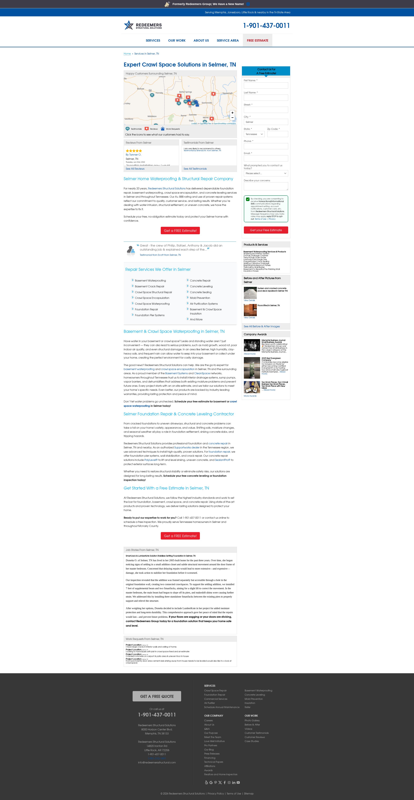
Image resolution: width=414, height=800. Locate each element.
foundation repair (219, 451)
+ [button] (232, 113)
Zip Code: (273, 129)
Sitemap (249, 793)
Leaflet (194, 123)
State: (248, 129)
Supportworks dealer (187, 447)
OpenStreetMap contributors (225, 123)
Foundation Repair (214, 694)
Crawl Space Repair (215, 690)
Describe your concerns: (257, 180)
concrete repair (218, 443)
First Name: (250, 80)
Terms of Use (260, 218)
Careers (208, 720)
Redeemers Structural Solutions (166, 188)
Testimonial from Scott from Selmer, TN (160, 254)
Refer (247, 707)
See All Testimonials (195, 168)
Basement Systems (176, 373)
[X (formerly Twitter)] (220, 782)
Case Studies (252, 741)
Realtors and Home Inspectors (220, 774)
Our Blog (209, 749)
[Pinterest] (216, 782)
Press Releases (211, 753)
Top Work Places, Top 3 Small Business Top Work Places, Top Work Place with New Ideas (275, 385)
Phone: (248, 141)
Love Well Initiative (214, 741)
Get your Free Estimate (266, 230)
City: (247, 116)
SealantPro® (222, 460)
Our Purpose (211, 732)
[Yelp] (206, 782)
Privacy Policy (216, 793)
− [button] (232, 118)
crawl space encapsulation (178, 369)
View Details (249, 300)
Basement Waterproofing (258, 690)
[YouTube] (238, 782)
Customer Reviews (255, 737)
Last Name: (251, 92)
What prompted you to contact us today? (263, 167)
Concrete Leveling (255, 694)
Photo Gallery (252, 720)
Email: (248, 153)
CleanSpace (202, 373)
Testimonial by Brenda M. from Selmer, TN (202, 150)
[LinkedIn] (234, 782)
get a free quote (157, 696)
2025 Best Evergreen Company (271, 359)
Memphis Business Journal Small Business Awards (273, 341)
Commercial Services (215, 698)
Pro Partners (210, 745)
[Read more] (250, 353)
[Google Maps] (211, 782)
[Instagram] (229, 782)
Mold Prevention (254, 698)
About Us (209, 724)
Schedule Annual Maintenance (222, 707)
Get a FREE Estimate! (180, 230)
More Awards (250, 395)
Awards (208, 770)
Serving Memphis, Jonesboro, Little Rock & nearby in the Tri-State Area (247, 12)
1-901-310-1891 (157, 758)
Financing (209, 757)
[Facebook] (225, 782)
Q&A (207, 728)
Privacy (272, 218)
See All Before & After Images (262, 326)
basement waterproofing (139, 369)
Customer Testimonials (257, 732)
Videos (248, 728)
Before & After (252, 724)
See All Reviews (135, 168)
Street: (248, 104)
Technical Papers (213, 761)
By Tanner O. (133, 154)
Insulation (250, 702)
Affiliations (209, 766)
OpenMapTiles (205, 123)
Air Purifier (209, 702)
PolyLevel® (151, 460)
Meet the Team (212, 737)
